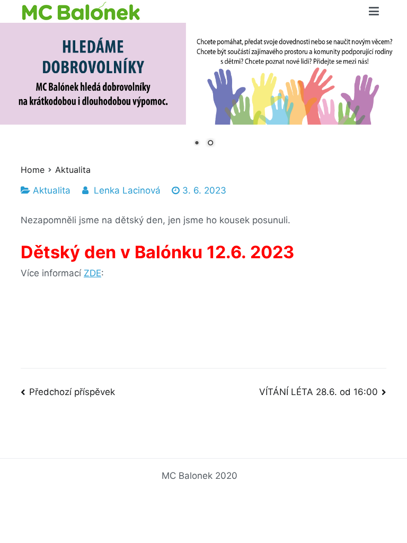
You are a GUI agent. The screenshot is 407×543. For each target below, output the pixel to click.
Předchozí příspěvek (72, 392)
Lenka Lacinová (127, 190)
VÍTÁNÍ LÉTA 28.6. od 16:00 (318, 392)
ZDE (92, 273)
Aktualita (51, 190)
